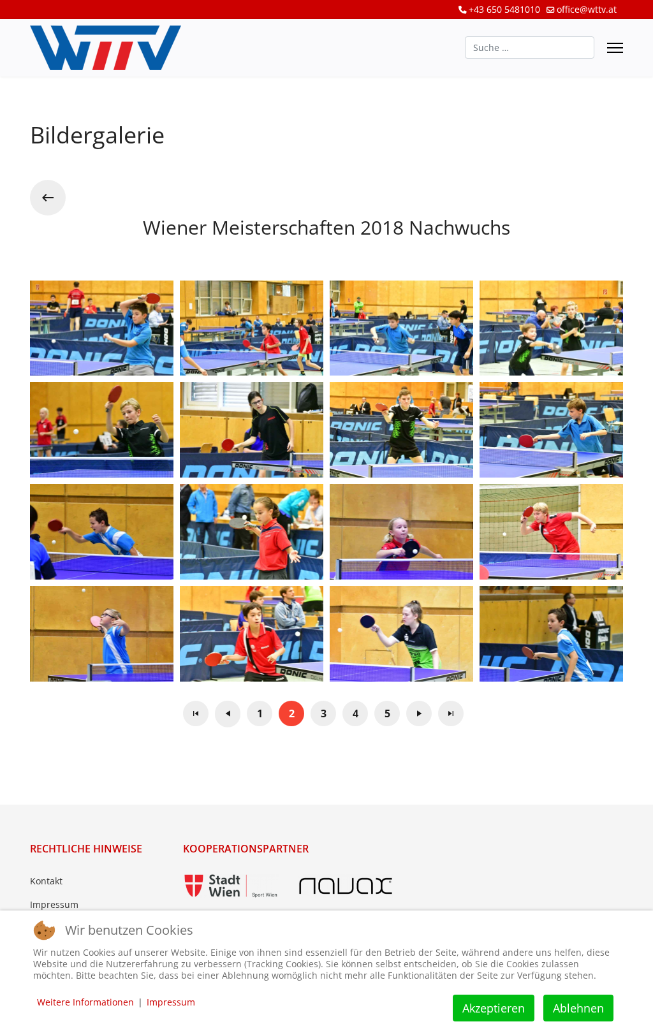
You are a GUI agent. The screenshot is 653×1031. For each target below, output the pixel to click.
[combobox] (529, 47)
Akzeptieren (493, 1008)
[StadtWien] (231, 886)
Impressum (54, 904)
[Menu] (615, 48)
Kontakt (46, 881)
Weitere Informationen (85, 1002)
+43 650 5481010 (504, 9)
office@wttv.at (587, 9)
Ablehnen (578, 1008)
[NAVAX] (345, 886)
